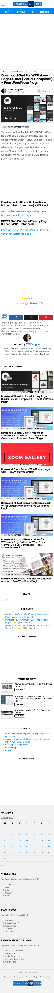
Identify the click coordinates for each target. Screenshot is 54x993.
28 (34, 852)
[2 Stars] (25, 298)
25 (12, 852)
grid (39, 323)
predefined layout (12, 328)
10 (5, 840)
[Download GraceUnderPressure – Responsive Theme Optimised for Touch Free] (7, 700)
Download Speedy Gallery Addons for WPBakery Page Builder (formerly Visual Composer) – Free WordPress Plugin (24, 435)
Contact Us (18, 977)
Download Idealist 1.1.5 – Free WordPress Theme (32, 711)
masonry (29, 325)
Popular (21, 12)
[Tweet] (31, 317)
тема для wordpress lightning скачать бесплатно (27, 739)
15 (42, 840)
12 (20, 840)
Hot (33, 12)
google (8, 750)
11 (12, 840)
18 (12, 846)
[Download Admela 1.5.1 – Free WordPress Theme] (7, 688)
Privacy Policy (31, 977)
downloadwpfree (12, 747)
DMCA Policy (45, 977)
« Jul (3, 865)
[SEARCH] (51, 4)
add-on (7, 323)
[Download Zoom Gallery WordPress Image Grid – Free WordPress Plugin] (27, 458)
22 (42, 846)
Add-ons (18, 323)
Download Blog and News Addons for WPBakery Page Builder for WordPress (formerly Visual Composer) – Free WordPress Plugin (23, 543)
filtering (29, 323)
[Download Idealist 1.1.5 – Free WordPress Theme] (7, 714)
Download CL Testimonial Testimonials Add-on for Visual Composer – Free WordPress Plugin (27, 505)
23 (49, 846)
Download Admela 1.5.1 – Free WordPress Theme (33, 685)
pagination (42, 325)
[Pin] (46, 317)
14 (34, 840)
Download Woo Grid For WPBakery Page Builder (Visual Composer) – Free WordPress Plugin (27, 399)
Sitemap (7, 977)
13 (27, 840)
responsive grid (32, 328)
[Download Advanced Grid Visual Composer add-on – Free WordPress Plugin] (27, 568)
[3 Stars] (27, 298)
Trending (44, 12)
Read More (19, 690)
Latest (8, 12)
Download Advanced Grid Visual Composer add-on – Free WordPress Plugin (26, 580)
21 (34, 846)
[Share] (16, 317)
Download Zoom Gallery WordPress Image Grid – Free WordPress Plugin (25, 471)
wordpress (42, 331)
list (20, 325)
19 (20, 846)
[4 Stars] (29, 298)
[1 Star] (23, 298)
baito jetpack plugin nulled (16, 745)
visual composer (25, 331)
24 (5, 852)
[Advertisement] (27, 42)
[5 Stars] (31, 298)
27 (27, 852)
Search (50, 600)
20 (27, 846)
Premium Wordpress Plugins (27, 392)
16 (49, 840)
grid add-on (9, 325)
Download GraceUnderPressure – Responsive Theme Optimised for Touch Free (33, 698)
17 (5, 846)
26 (20, 852)
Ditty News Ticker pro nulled (17, 742)
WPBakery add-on (12, 334)
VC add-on (8, 331)
